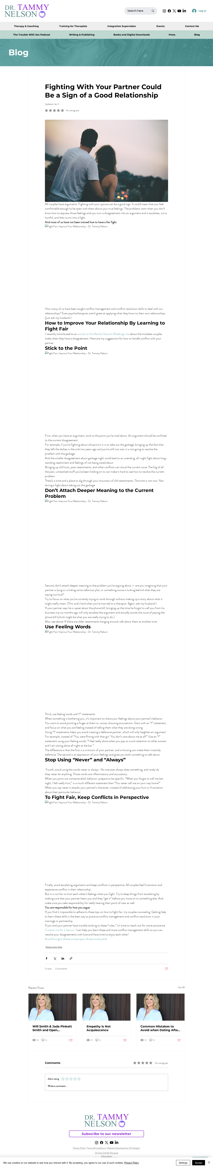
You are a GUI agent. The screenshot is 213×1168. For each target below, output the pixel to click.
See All (181, 987)
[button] (132, 35)
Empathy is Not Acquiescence (99, 1028)
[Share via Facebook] (46, 958)
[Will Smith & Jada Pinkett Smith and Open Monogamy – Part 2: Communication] (52, 1007)
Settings (183, 1162)
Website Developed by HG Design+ (123, 1148)
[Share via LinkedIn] (62, 958)
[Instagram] (164, 11)
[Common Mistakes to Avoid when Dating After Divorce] (160, 1007)
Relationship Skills (54, 947)
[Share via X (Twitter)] (54, 958)
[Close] (209, 1162)
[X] (174, 11)
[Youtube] (179, 11)
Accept (198, 1162)
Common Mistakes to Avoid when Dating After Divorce (159, 1028)
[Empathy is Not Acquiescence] (107, 1007)
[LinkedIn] (184, 11)
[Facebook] (169, 11)
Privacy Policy (79, 1148)
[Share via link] (71, 958)
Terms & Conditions (96, 1148)
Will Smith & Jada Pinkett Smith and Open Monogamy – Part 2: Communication (52, 1028)
